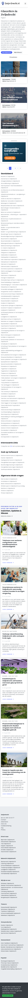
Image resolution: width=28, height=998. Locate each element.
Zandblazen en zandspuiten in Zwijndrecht (14, 425)
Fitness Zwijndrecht (7, 493)
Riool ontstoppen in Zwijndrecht (10, 335)
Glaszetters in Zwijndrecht (9, 287)
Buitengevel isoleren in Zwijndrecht (11, 243)
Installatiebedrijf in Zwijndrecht (10, 296)
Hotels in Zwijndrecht (7, 490)
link (11, 446)
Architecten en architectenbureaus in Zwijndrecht (12, 191)
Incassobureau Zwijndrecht (9, 965)
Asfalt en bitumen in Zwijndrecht (11, 199)
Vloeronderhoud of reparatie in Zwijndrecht (10, 406)
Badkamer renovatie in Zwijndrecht (11, 201)
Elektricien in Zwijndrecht (8, 275)
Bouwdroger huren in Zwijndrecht (11, 234)
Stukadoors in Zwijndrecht (9, 366)
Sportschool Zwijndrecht (8, 933)
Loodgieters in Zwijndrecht (9, 317)
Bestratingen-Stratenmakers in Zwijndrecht (10, 209)
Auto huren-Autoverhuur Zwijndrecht (12, 945)
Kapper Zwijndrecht (7, 846)
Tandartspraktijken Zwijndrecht (10, 867)
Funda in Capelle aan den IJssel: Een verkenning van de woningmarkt (14, 772)
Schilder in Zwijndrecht (8, 337)
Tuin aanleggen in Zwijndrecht (10, 385)
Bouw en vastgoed (9, 631)
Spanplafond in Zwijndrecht (9, 362)
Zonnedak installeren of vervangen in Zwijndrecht (12, 433)
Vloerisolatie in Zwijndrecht (9, 401)
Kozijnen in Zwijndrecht (8, 303)
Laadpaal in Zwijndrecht (8, 310)
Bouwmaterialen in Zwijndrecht (10, 241)
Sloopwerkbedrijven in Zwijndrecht (11, 357)
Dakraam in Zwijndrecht (8, 264)
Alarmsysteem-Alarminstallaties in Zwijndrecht (11, 187)
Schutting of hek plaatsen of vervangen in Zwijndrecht (13, 347)
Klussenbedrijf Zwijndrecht (9, 907)
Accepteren (8, 995)
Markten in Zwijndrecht (8, 488)
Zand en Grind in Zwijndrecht (9, 428)
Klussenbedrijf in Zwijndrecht (9, 301)
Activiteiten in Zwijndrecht (9, 481)
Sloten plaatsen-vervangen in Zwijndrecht (14, 359)
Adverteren (4, 822)
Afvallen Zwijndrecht (7, 850)
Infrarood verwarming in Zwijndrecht (12, 294)
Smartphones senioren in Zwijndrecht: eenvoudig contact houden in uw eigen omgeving (13, 590)
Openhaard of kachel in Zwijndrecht (12, 326)
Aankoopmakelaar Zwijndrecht (10, 469)
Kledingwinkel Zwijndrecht (9, 929)
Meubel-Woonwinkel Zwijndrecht (11, 885)
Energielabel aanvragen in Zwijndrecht (12, 462)
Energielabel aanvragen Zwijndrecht (12, 467)
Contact (3, 820)
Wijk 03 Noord (18, 52)
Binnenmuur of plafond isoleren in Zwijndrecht (11, 220)
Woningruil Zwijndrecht (8, 961)
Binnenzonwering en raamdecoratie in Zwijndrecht (12, 224)
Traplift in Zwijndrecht (7, 380)
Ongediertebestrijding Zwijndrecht (11, 969)
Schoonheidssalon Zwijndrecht (10, 865)
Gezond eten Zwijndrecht (8, 852)
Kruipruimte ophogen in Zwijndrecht (12, 305)
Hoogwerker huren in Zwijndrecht (11, 291)
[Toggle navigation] (25, 3)
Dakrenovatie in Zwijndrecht (9, 266)
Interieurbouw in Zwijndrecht (9, 298)
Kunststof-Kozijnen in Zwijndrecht (11, 308)
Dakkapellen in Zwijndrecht (9, 257)
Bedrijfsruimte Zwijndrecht (9, 967)
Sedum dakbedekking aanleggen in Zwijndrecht (11, 351)
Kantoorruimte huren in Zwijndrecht (12, 455)
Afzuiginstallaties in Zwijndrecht (10, 181)
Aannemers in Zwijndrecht (9, 179)
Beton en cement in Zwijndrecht (10, 212)
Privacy (3, 830)
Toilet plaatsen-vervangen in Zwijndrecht (13, 378)
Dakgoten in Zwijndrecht (8, 252)
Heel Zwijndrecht (6, 52)
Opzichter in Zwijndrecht (8, 328)
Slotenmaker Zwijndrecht (8, 951)
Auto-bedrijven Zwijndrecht (9, 943)
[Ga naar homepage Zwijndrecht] (10, 3)
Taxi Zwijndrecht (6, 844)
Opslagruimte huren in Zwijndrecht (11, 460)
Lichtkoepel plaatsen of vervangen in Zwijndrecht (12, 313)
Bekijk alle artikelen (6, 516)
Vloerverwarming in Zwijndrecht (10, 410)
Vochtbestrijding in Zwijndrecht (10, 412)
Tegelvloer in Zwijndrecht (8, 369)
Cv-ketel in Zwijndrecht (8, 248)
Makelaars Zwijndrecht (8, 915)
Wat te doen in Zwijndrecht (9, 479)
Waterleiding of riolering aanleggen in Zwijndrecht (12, 418)
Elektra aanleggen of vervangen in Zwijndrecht (11, 272)
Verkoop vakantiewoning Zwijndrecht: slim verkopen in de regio (13, 636)
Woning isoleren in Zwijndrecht (10, 423)
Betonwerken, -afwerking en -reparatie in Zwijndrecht (14, 215)
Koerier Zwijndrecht (7, 458)
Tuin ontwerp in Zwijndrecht (9, 391)
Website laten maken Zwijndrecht (11, 931)
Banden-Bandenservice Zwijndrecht (12, 947)
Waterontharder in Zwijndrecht (10, 421)
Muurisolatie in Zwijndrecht (9, 324)
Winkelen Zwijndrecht (7, 883)
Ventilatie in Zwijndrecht (8, 394)
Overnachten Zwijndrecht (9, 893)
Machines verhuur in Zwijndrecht (11, 319)
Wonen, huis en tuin (10, 676)
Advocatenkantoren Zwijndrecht (11, 949)
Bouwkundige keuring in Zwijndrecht (12, 236)
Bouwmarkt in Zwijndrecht (9, 239)
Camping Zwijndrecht (7, 891)
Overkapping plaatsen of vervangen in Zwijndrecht (12, 332)
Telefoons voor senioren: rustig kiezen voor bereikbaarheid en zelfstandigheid (12, 543)
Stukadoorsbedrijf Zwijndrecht (10, 871)
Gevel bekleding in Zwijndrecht (10, 282)
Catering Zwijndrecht (7, 863)
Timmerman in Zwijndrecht (9, 376)
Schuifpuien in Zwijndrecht (9, 344)
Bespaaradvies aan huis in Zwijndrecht (12, 206)
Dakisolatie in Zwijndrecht (8, 255)
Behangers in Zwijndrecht (8, 203)
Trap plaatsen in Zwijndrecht (9, 382)
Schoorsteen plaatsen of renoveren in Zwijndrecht (12, 341)
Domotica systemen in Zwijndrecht (11, 269)
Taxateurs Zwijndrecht (8, 911)
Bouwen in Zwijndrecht (8, 176)
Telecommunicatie (9, 538)
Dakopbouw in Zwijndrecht (9, 262)
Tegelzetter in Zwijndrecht (9, 371)
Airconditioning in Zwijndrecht (10, 183)
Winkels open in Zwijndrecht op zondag (13, 486)
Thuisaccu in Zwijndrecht (8, 373)
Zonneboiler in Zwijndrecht (9, 430)
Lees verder (7, 562)
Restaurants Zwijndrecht (8, 861)
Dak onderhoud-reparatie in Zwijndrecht (13, 259)
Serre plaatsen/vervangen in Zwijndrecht (13, 355)
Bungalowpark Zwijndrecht (9, 897)
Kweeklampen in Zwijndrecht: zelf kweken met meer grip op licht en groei (12, 682)
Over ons (3, 824)
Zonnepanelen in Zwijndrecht (10, 437)
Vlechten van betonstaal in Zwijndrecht (13, 398)
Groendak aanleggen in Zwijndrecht (12, 289)
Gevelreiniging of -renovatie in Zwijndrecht (14, 285)
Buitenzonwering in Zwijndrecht (10, 246)
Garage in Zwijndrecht (7, 278)
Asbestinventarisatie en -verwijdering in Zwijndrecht (13, 195)
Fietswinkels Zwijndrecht (8, 842)
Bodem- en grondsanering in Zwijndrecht (13, 232)
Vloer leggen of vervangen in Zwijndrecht (13, 403)
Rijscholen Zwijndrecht (7, 840)
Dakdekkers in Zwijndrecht (9, 250)
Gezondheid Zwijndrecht (8, 848)
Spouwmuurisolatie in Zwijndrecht (11, 364)
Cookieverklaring (6, 826)
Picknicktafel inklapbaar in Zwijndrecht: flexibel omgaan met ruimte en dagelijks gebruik (13, 727)
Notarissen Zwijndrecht (8, 909)
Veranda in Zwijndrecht (8, 396)
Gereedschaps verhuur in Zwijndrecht (12, 280)
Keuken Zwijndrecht (7, 925)
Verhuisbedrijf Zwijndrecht (9, 873)
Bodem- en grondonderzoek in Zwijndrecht (10, 228)
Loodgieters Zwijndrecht (8, 869)
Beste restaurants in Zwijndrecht (11, 484)
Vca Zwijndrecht (6, 927)
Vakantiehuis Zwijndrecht (8, 895)
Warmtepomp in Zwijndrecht (10, 414)
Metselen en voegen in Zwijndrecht (11, 321)
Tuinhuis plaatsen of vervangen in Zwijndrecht (11, 388)
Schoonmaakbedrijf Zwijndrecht (10, 913)
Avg (2, 828)
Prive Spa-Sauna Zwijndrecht (10, 963)
